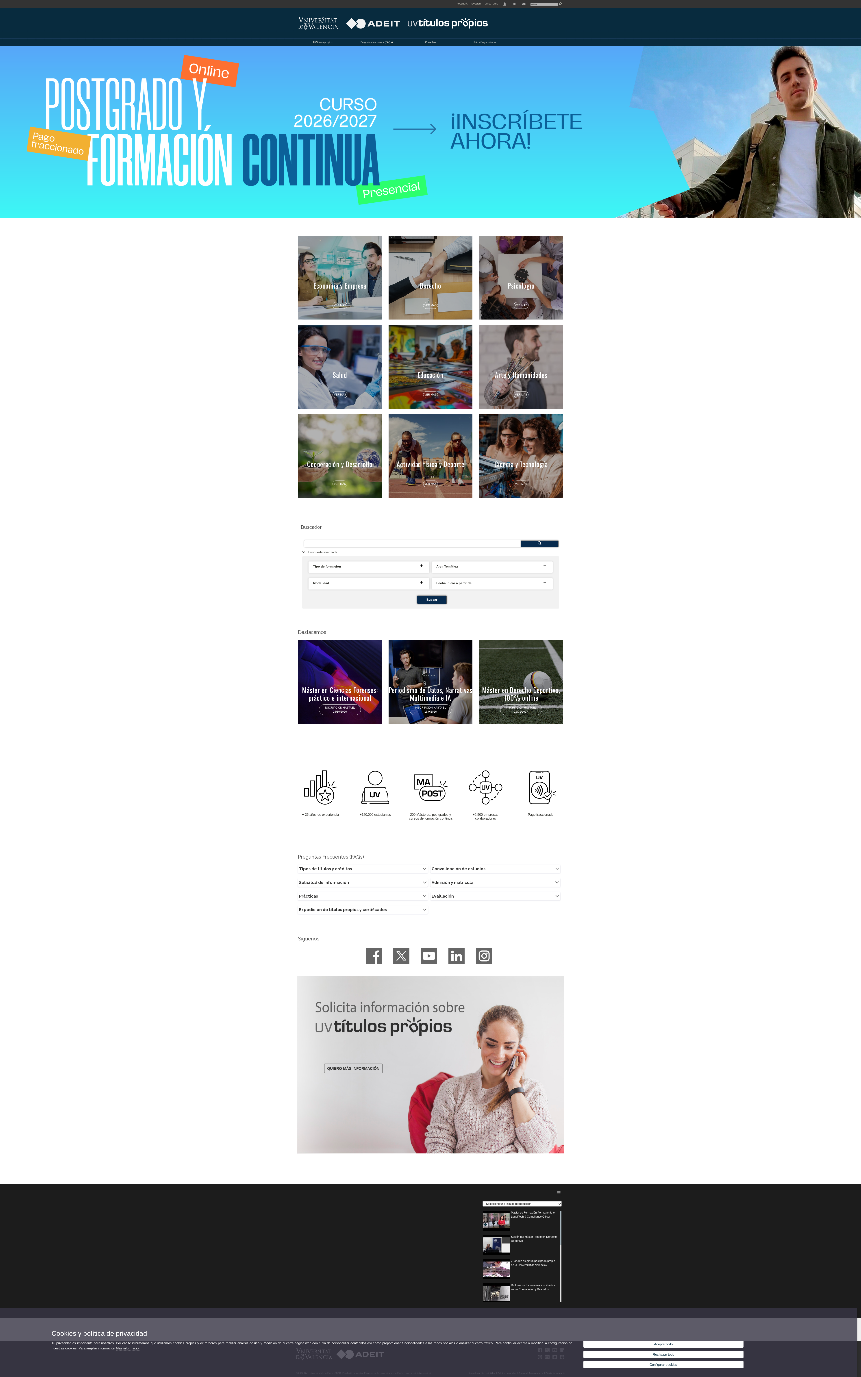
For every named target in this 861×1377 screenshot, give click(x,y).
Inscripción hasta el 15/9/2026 (430, 709)
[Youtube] (429, 956)
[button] (369, 566)
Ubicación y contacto (484, 42)
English (476, 4)
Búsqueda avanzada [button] (322, 552)
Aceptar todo (663, 1344)
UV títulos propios (323, 42)
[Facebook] (374, 956)
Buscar (431, 599)
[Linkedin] (456, 956)
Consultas (430, 42)
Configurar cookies (663, 1364)
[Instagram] (484, 956)
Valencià (462, 4)
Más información (128, 1348)
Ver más (340, 305)
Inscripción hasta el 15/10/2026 (339, 709)
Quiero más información (353, 1068)
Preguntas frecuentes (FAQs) (377, 42)
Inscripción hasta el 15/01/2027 (521, 709)
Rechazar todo (663, 1354)
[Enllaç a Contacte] (523, 4)
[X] (401, 956)
